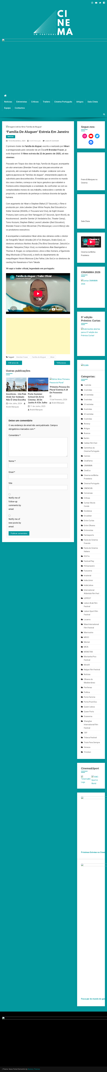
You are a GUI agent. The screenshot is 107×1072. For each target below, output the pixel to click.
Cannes (87, 456)
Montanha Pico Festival (90, 658)
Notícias (8, 102)
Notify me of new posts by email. (15, 523)
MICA (86, 647)
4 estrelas (88, 409)
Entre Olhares (89, 525)
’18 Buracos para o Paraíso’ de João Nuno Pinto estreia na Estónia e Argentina (63, 363)
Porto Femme (89, 697)
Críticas (35, 102)
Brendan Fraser (22, 357)
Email (12, 472)
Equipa (7, 108)
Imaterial (87, 576)
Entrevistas (21, 102)
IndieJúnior (88, 580)
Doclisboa (88, 511)
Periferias (88, 687)
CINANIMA (88, 466)
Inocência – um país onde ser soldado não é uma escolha (16, 397)
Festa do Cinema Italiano (91, 549)
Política (87, 692)
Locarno (87, 619)
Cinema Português (63, 102)
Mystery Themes (34, 1069)
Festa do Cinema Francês (91, 541)
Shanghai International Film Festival (91, 724)
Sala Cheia (93, 102)
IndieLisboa (88, 585)
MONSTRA (88, 652)
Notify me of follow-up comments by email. (15, 503)
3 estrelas (88, 400)
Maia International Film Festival (91, 626)
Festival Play (89, 561)
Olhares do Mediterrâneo (89, 681)
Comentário (14, 435)
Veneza (87, 747)
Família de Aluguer (39, 357)
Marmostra (88, 632)
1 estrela (87, 385)
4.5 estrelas (88, 414)
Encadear (88, 516)
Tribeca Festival (90, 737)
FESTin (87, 556)
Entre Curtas (89, 521)
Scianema (88, 716)
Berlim (86, 438)
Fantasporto (89, 535)
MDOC (86, 637)
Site (10, 483)
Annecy (87, 424)
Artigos (79, 102)
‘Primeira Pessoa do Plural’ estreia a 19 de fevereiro (60, 390)
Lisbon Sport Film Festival (91, 613)
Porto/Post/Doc (90, 702)
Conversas (88, 493)
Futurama (88, 571)
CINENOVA (88, 488)
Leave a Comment (52, 141)
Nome (12, 461)
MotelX (87, 665)
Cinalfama (88, 461)
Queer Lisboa (89, 707)
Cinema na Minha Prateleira (91, 477)
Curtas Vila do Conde (89, 504)
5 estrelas (88, 419)
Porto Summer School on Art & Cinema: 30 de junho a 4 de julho (37, 398)
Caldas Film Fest (90, 443)
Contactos (20, 108)
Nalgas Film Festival (92, 670)
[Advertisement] (38, 336)
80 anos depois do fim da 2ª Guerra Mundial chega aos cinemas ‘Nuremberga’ (15, 363)
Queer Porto (89, 712)
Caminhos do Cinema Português (91, 449)
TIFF (85, 733)
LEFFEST (87, 598)
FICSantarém (89, 566)
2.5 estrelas (88, 395)
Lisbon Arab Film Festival (90, 604)
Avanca (87, 433)
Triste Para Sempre (92, 742)
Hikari (52, 357)
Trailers (46, 102)
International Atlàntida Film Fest (91, 591)
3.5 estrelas (88, 404)
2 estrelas (88, 390)
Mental (87, 642)
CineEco (87, 470)
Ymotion (87, 752)
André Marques (35, 141)
